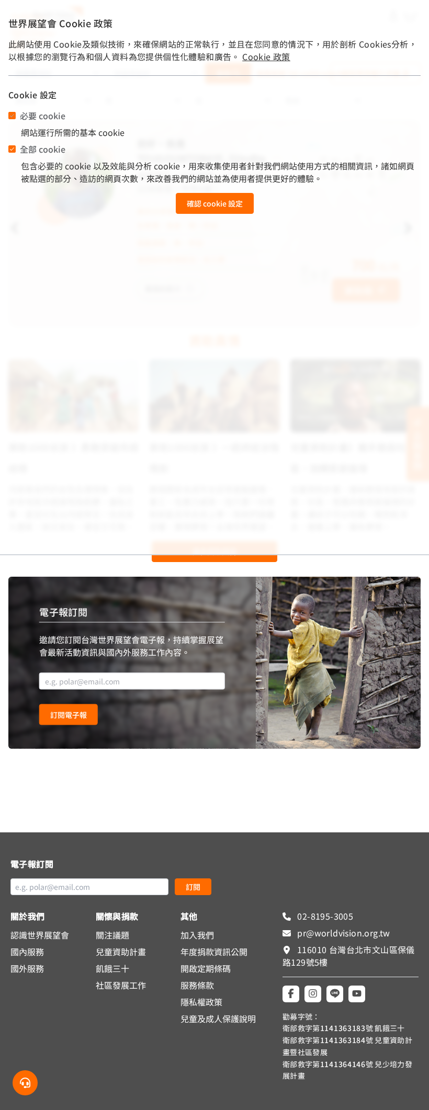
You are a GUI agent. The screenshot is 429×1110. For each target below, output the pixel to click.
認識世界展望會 (39, 935)
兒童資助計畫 (121, 951)
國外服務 (27, 968)
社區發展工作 (121, 985)
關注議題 (112, 935)
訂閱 (193, 887)
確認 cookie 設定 (215, 203)
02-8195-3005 (324, 916)
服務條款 (197, 985)
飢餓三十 (112, 968)
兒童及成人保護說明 (218, 1018)
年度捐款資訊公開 (213, 951)
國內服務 (27, 951)
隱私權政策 (201, 1001)
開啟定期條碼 (205, 968)
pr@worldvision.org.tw (342, 932)
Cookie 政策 (266, 56)
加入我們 (197, 935)
